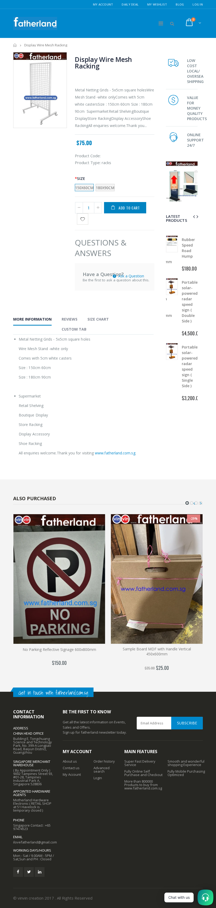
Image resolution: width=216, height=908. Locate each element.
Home (15, 45)
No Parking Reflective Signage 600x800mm (59, 649)
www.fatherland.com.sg (115, 452)
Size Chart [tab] (98, 319)
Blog (180, 4)
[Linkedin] (40, 872)
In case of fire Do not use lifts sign (189, 369)
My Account (103, 4)
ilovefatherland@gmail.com (35, 842)
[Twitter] (29, 872)
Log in (198, 4)
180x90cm (105, 187)
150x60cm (84, 187)
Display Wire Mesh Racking (103, 62)
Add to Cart (129, 207)
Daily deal (130, 4)
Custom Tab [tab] (74, 329)
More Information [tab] (32, 319)
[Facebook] (18, 872)
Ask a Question (130, 275)
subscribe (187, 722)
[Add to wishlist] (82, 219)
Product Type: (88, 162)
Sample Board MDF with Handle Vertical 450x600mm (157, 651)
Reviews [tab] (69, 319)
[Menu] (161, 23)
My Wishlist (157, 4)
